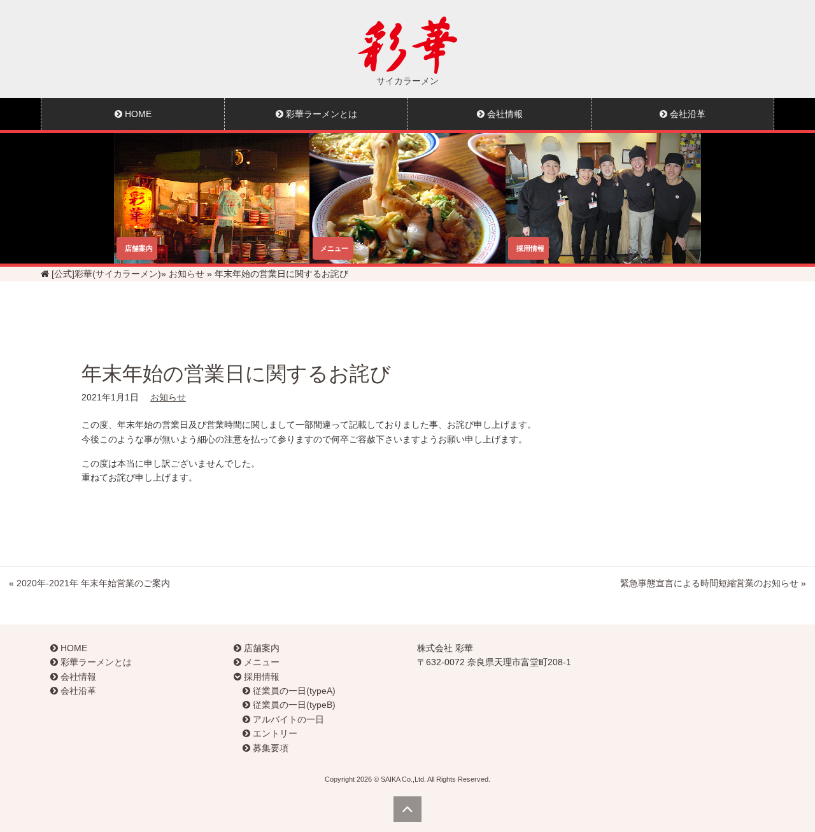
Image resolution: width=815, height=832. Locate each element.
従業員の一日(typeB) (293, 705)
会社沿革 (686, 114)
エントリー (273, 733)
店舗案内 (260, 648)
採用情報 (260, 677)
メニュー (260, 662)
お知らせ (186, 274)
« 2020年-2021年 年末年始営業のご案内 (89, 583)
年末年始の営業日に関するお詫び (236, 373)
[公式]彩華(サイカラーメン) (106, 274)
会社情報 (504, 114)
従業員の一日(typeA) (293, 691)
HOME (137, 114)
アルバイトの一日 (287, 719)
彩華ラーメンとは (320, 114)
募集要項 (269, 748)
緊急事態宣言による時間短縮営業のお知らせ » (713, 583)
